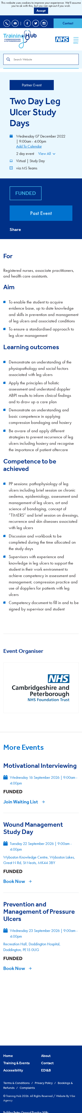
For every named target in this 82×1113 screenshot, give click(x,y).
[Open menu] (76, 39)
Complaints (27, 1088)
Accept (41, 11)
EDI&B (46, 1070)
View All (44, 153)
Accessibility (13, 1070)
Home (8, 1055)
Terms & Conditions (16, 1083)
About (46, 1055)
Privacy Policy (44, 1083)
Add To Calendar (29, 146)
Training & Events (16, 1063)
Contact (68, 23)
